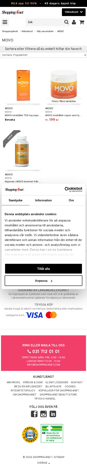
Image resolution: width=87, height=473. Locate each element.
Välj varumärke (45, 31)
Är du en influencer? (28, 386)
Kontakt (77, 382)
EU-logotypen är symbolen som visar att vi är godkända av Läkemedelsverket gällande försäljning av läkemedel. (44, 294)
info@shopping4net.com (43, 365)
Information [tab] (43, 200)
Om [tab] (71, 200)
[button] (82, 22)
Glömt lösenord (56, 382)
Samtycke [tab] (16, 200)
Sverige (42, 463)
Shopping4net (10, 31)
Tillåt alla (43, 268)
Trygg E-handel (45, 399)
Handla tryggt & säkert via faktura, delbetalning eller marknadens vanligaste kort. (43, 310)
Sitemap (59, 457)
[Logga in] (74, 22)
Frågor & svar (33, 382)
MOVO (60, 31)
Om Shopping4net (24, 394)
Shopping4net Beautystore (58, 394)
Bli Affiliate (54, 386)
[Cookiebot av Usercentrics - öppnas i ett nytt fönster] (64, 189)
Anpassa (41, 280)
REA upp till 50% (24, 3)
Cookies (70, 386)
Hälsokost (27, 31)
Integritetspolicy (23, 390)
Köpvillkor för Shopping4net (59, 390)
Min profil (13, 382)
